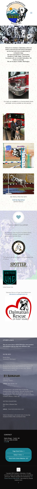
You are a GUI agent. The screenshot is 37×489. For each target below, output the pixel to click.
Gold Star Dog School (18, 200)
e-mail (6, 441)
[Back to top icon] (18, 470)
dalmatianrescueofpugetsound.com (18, 294)
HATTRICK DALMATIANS (10, 401)
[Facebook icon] (18, 482)
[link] (18, 248)
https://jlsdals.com (12, 383)
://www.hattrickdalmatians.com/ (16, 409)
